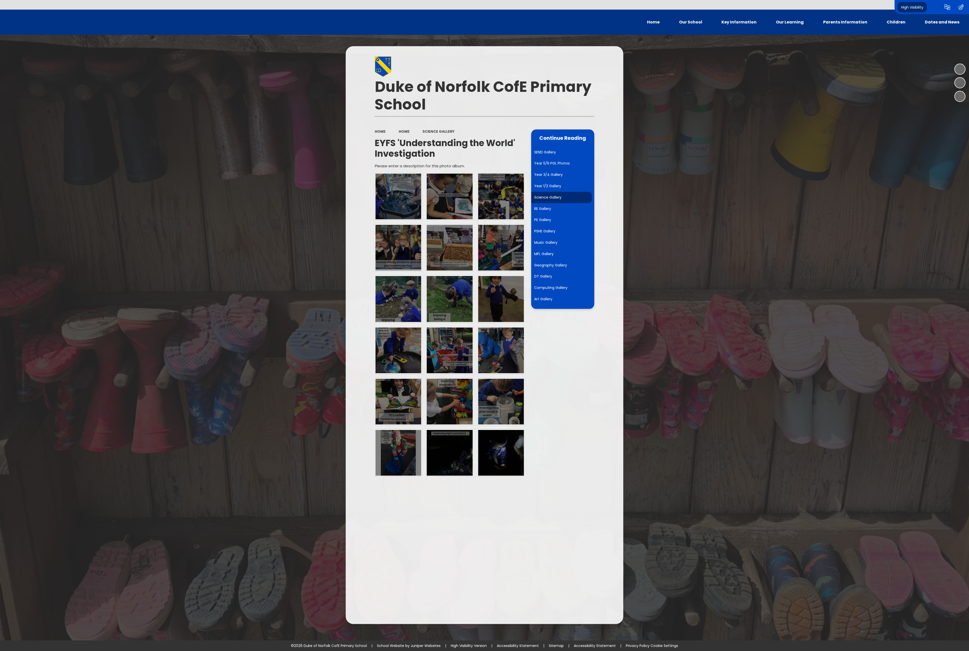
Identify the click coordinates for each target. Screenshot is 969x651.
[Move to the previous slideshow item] (959, 82)
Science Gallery (438, 131)
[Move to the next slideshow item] (959, 96)
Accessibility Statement (518, 645)
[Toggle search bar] (933, 7)
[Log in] (961, 7)
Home (380, 131)
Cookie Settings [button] (664, 645)
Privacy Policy (638, 645)
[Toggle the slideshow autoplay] (959, 69)
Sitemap (556, 645)
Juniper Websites (426, 645)
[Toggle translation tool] (947, 7)
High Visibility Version (469, 645)
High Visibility (912, 7)
